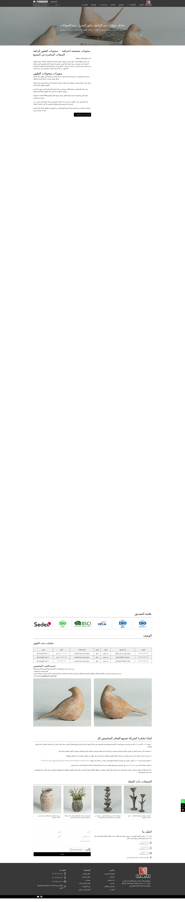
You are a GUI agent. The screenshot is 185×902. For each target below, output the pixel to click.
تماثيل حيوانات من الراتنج (110, 25)
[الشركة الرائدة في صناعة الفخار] (148, 3)
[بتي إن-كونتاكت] (183, 805)
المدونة (93, 5)
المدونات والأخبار (109, 886)
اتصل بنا (85, 5)
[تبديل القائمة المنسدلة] (128, 4)
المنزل (141, 5)
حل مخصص (111, 880)
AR (45, 1)
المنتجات (133, 5)
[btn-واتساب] (183, 801)
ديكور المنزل (85, 25)
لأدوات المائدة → (53, 1)
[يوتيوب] (34, 1)
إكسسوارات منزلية (84, 889)
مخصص (121, 5)
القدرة (113, 5)
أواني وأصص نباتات (84, 883)
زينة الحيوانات (68, 25)
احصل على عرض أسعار (40, 4)
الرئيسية (122, 30)
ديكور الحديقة (86, 877)
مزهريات (87, 880)
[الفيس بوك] (37, 1)
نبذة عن (112, 883)
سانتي (112, 870)
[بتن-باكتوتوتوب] (183, 810)
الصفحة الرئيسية (110, 874)
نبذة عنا (104, 5)
